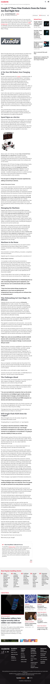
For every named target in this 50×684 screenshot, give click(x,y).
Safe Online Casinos (33, 656)
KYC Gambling (43, 659)
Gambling (27, 604)
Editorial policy (12, 546)
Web (31, 561)
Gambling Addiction (42, 662)
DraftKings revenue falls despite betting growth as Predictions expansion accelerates (26, 578)
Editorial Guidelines (13, 657)
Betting (22, 653)
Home (2, 4)
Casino (22, 651)
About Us (13, 650)
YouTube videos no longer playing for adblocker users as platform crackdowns (38, 34)
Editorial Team (14, 654)
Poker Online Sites (34, 659)
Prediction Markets (5, 616)
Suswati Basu (4, 625)
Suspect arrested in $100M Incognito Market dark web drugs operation (38, 44)
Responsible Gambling (43, 654)
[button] (45, 1)
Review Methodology (43, 650)
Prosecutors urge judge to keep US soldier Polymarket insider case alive (43, 630)
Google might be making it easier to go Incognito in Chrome (38, 23)
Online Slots (23, 661)
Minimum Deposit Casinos (34, 666)
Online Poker (24, 659)
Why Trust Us (14, 652)
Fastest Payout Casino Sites (34, 663)
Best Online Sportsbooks (33, 652)
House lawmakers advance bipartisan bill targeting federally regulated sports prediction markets (6, 580)
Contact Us (13, 660)
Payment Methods (23, 656)
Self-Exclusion (43, 657)
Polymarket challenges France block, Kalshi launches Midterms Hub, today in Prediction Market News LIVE (45, 579)
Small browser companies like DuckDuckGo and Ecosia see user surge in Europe (41, 58)
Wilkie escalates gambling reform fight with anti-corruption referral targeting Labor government (16, 580)
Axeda (18, 76)
